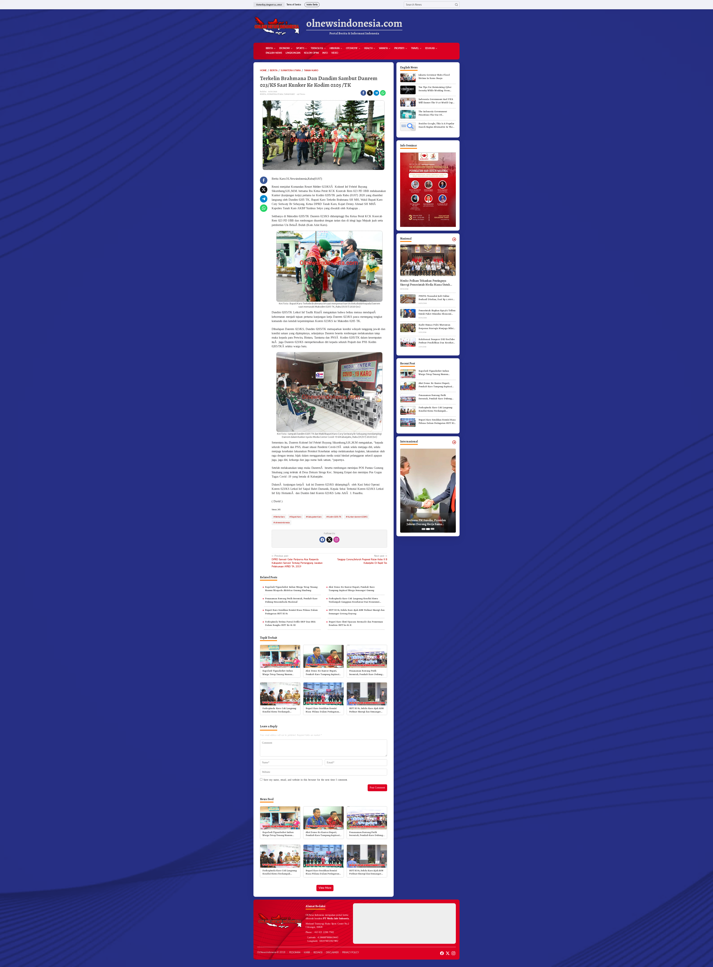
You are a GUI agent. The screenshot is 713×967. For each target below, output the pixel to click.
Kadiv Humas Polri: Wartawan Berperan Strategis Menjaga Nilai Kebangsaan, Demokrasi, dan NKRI (437, 326)
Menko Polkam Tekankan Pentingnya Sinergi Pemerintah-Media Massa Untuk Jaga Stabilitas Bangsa (425, 283)
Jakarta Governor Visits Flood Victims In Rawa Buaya (434, 76)
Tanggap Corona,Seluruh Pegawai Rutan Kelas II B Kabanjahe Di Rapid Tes (362, 559)
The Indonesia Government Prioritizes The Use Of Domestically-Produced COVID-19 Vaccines (437, 113)
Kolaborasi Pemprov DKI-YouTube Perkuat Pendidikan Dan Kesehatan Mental (437, 341)
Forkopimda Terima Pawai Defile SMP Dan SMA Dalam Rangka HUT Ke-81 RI (290, 623)
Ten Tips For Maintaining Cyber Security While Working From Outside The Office (435, 88)
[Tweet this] (370, 93)
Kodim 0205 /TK (334, 516)
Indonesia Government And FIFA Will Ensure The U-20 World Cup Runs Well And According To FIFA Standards (436, 101)
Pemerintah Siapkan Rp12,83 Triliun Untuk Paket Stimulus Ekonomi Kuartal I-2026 (437, 312)
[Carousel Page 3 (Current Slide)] (432, 529)
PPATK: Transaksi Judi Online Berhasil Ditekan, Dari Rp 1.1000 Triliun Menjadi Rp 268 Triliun (436, 297)
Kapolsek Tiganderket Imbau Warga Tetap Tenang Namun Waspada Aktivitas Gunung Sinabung (291, 588)
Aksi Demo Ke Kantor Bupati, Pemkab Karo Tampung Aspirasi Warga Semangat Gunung (352, 588)
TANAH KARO (289, 94)
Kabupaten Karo (314, 516)
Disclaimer (332, 952)
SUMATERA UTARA (275, 94)
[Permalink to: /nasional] (454, 239)
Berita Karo (280, 516)
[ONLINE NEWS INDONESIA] (276, 26)
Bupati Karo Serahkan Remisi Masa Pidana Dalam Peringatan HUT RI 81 (291, 611)
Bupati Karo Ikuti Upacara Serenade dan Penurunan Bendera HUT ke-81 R (356, 623)
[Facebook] (322, 540)
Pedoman (294, 952)
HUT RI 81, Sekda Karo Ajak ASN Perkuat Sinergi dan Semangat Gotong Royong (356, 611)
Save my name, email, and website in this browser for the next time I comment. (305, 779)
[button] (456, 4)
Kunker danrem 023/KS (357, 516)
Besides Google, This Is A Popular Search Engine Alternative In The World (436, 125)
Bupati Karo (296, 516)
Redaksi (317, 952)
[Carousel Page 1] (423, 529)
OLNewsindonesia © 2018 (271, 952)
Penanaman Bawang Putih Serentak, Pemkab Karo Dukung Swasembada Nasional (291, 600)
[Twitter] (329, 540)
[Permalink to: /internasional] (454, 442)
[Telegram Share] (376, 93)
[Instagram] (336, 540)
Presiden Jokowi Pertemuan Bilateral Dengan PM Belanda (426, 522)
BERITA (263, 94)
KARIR (307, 952)
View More (325, 888)
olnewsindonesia (282, 522)
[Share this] (363, 93)
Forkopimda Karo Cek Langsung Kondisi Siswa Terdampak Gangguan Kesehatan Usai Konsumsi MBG (354, 600)
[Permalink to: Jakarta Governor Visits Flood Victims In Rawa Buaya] (408, 77)
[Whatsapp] (383, 93)
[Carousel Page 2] (428, 529)
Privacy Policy (350, 952)
